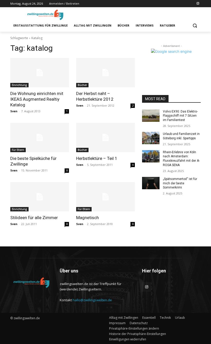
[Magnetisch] (105, 196)
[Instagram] (198, 4)
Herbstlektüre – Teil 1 (96, 158)
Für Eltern (18, 150)
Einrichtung (19, 85)
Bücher (82, 85)
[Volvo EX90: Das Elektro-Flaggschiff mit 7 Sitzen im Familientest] (151, 115)
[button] (195, 26)
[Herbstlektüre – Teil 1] (105, 137)
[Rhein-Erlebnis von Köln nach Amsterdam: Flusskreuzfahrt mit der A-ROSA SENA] (151, 156)
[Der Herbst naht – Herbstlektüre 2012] (105, 72)
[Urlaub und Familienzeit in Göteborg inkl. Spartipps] (151, 138)
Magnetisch (87, 217)
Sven (13, 111)
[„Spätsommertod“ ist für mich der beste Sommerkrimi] (151, 183)
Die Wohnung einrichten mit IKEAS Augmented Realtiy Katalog (36, 99)
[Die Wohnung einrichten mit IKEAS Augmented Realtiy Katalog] (39, 72)
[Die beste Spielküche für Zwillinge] (39, 137)
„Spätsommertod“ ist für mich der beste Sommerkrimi (180, 183)
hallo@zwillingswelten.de (92, 300)
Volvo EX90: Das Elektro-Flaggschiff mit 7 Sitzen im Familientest (180, 116)
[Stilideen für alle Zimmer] (39, 196)
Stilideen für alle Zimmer (34, 217)
